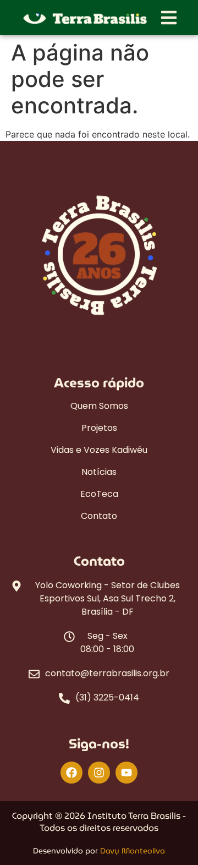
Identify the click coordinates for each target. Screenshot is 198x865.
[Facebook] (71, 773)
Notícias (99, 472)
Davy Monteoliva (132, 851)
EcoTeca (99, 494)
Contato (99, 516)
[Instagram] (99, 773)
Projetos (99, 428)
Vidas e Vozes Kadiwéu (99, 450)
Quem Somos (99, 406)
